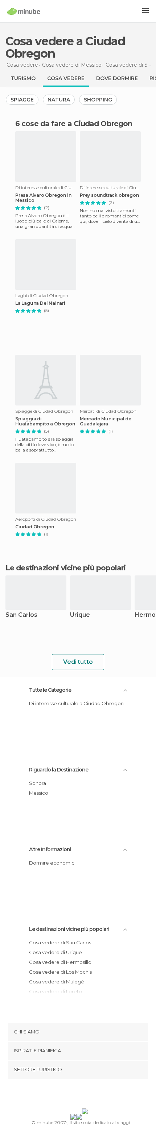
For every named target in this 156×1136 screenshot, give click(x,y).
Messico (38, 793)
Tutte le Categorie (50, 690)
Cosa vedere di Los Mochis (60, 972)
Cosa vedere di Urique (55, 952)
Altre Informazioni (50, 849)
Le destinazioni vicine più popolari (65, 567)
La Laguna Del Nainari (40, 303)
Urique (80, 615)
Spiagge (22, 99)
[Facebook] (66, 1095)
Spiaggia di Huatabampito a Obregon (45, 421)
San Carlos (21, 615)
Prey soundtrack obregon (109, 195)
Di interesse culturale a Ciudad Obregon (76, 703)
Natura (59, 99)
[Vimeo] (85, 1095)
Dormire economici (52, 863)
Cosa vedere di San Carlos (60, 942)
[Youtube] (95, 1095)
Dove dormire (117, 78)
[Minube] (23, 11)
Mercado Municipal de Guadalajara (105, 421)
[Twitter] (76, 1095)
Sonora (37, 783)
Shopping (98, 99)
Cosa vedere (66, 78)
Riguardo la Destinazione (58, 769)
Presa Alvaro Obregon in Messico (43, 198)
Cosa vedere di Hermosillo (60, 962)
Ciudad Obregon (34, 526)
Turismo (23, 78)
